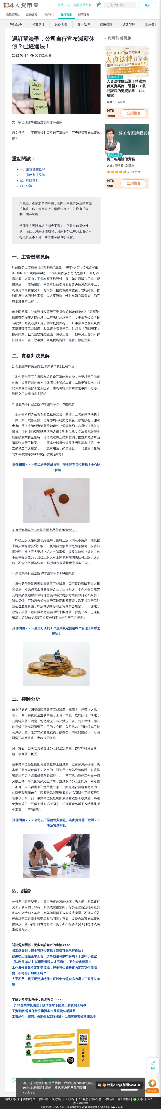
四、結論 (26, 186)
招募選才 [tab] (38, 24)
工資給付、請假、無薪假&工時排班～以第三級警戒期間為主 (54, 1016)
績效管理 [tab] (129, 24)
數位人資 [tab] (61, 24)
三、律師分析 (29, 180)
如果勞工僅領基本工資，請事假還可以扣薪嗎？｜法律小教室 (54, 956)
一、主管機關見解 (32, 169)
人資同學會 (82, 1103)
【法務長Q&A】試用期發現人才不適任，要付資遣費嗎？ (51, 961)
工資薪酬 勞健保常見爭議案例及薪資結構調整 (44, 1011)
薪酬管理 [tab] (106, 24)
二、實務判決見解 (32, 175)
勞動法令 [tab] (16, 24)
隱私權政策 (29, 1099)
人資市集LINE (144, 1099)
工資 (40, 278)
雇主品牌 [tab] (83, 24)
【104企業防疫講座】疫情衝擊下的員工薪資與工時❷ (49, 1005)
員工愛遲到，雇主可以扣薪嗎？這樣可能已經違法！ (48, 950)
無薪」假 (75, 340)
